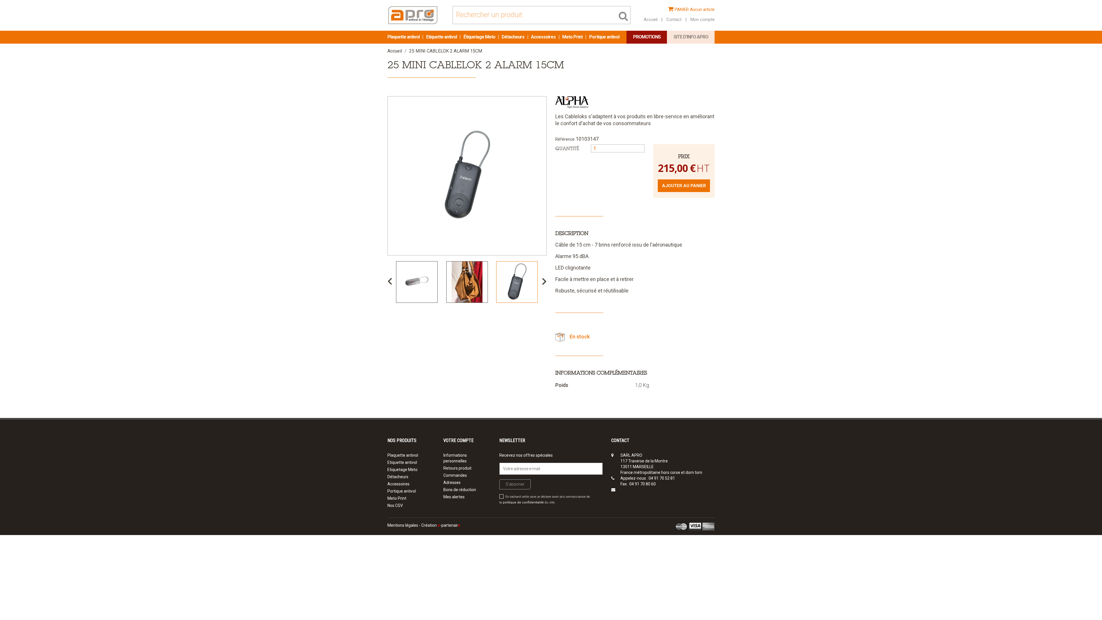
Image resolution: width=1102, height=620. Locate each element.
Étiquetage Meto (479, 37)
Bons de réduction (459, 489)
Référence (565, 139)
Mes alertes (454, 497)
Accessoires (543, 37)
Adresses (452, 482)
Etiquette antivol (442, 37)
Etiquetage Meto (402, 469)
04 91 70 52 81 (662, 478)
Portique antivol (604, 37)
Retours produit (457, 468)
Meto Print (572, 37)
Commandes (455, 475)
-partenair (449, 525)
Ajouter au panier (684, 185)
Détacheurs (513, 37)
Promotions (647, 37)
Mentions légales (402, 525)
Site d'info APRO (691, 37)
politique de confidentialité (523, 502)
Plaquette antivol (403, 37)
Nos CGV (395, 505)
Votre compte (458, 440)
